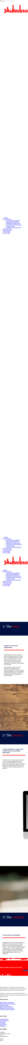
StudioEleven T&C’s (5, 1013)
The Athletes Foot (4, 1020)
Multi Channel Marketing (6, 1006)
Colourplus (2, 1023)
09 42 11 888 (7, 1039)
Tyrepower (2, 1026)
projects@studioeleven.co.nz (11, 1040)
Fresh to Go (3, 1022)
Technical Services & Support (7, 1009)
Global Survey (3, 1024)
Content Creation (4, 1005)
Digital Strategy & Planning (7, 1002)
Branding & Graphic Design (7, 1008)
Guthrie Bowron (4, 1019)
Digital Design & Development (7, 1003)
